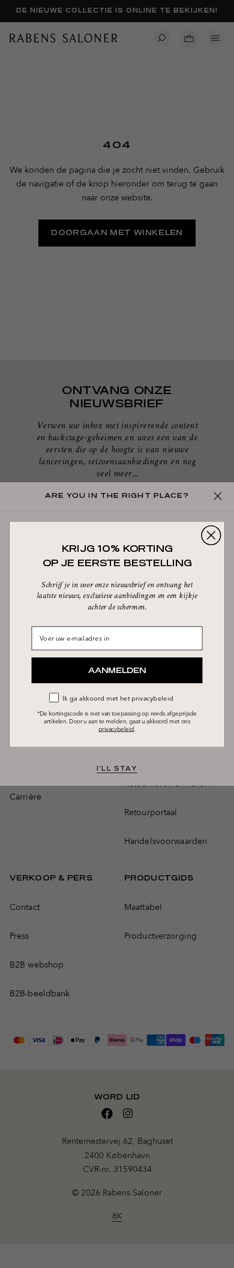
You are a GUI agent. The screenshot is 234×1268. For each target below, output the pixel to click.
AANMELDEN (117, 670)
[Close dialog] (211, 535)
